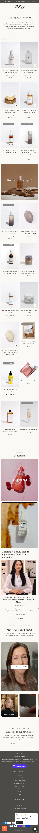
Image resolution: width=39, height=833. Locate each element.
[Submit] (30, 744)
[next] (37, 557)
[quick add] (16, 65)
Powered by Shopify (19, 831)
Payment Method (19, 778)
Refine (5, 38)
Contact (19, 775)
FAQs (19, 789)
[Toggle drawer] (2, 7)
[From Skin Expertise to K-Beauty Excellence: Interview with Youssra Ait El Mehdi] (18, 577)
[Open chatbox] (35, 829)
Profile (19, 791)
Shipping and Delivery (19, 780)
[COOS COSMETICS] (19, 7)
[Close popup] (36, 815)
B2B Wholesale (19, 786)
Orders (19, 794)
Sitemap (19, 805)
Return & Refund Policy (19, 783)
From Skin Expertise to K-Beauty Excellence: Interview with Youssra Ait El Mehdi (19, 599)
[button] (23, 438)
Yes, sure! (19, 822)
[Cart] (37, 7)
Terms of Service (19, 811)
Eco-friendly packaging (19, 808)
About (19, 802)
